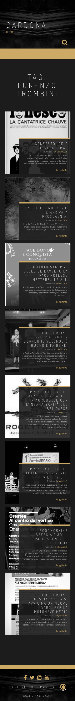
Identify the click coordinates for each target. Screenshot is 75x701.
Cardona (27, 25)
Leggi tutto (61, 170)
